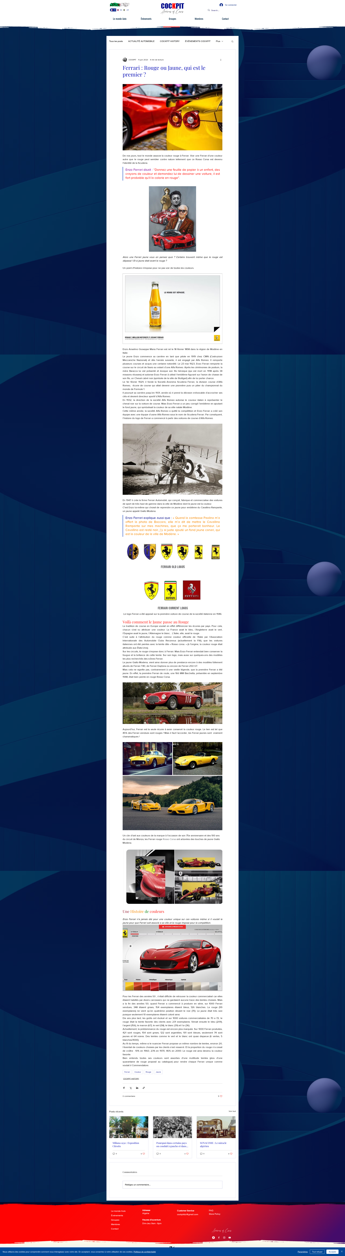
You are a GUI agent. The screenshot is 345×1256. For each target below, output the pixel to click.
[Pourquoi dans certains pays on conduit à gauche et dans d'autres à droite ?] (172, 1127)
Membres (115, 1224)
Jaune (158, 1072)
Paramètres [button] (303, 1251)
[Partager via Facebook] (124, 1088)
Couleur (137, 1072)
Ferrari (127, 1072)
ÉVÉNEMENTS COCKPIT (198, 41)
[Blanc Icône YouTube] (229, 1237)
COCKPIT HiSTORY (170, 41)
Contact (114, 1228)
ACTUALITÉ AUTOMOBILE (141, 41)
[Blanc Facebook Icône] (219, 1237)
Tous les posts (116, 41)
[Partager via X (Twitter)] (130, 1088)
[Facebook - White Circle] (213, 1237)
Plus (218, 41)
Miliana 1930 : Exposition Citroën (126, 1144)
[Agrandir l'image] (147, 758)
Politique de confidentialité (145, 1251)
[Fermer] (341, 1252)
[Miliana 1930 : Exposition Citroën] (128, 1127)
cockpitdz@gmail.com (187, 1214)
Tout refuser (317, 1251)
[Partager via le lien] (143, 1088)
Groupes (115, 1220)
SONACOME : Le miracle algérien (213, 1144)
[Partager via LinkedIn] (137, 1088)
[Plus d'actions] (220, 59)
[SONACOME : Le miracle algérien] (216, 1127)
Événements (117, 1215)
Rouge (148, 1072)
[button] (232, 41)
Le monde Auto (118, 1211)
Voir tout (232, 1111)
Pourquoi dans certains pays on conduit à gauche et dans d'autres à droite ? (171, 1144)
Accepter (332, 1251)
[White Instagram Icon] (224, 1237)
